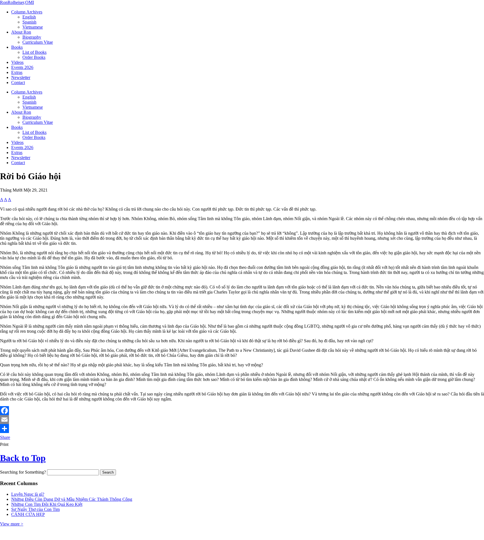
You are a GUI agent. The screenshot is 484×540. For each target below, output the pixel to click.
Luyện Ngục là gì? (27, 494)
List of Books (34, 52)
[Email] (242, 419)
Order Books (33, 57)
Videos (17, 62)
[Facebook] (242, 410)
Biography (31, 37)
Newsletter (20, 77)
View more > (11, 524)
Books (17, 47)
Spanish (29, 22)
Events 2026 (22, 67)
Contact (18, 82)
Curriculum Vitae (37, 42)
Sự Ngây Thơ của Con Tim (35, 509)
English (29, 17)
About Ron (21, 32)
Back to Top (23, 458)
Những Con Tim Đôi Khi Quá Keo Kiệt (46, 504)
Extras (16, 72)
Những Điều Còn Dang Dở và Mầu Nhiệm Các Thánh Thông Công (71, 499)
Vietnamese (32, 27)
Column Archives (26, 12)
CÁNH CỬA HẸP (28, 514)
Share (5, 437)
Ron (17, 2)
